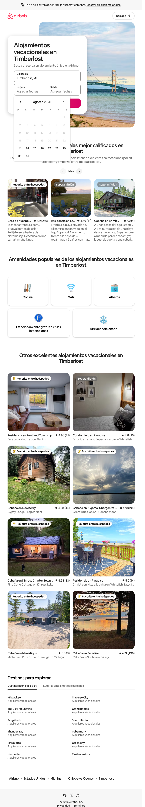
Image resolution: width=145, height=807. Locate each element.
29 (64, 148)
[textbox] (30, 91)
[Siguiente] (79, 171)
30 (20, 156)
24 (27, 148)
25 (34, 148)
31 (27, 156)
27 (49, 148)
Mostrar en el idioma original (103, 5)
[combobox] (47, 78)
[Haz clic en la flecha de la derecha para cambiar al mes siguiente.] (64, 102)
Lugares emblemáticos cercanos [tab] (63, 685)
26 (42, 148)
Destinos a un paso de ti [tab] (22, 685)
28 (56, 148)
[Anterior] (63, 171)
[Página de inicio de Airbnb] (17, 16)
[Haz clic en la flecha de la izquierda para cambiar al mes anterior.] (20, 102)
